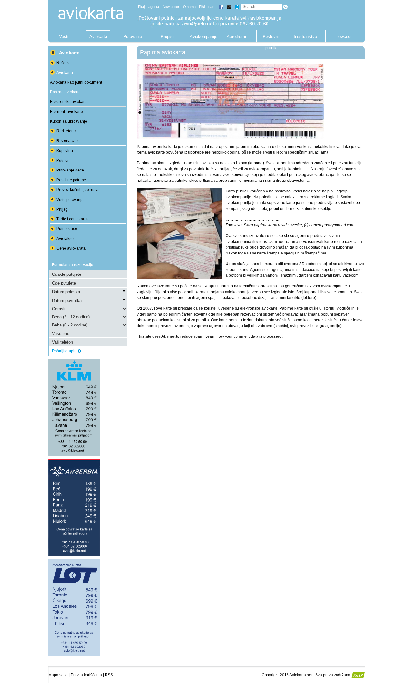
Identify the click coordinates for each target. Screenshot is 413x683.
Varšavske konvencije (232, 174)
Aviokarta (98, 36)
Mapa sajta (58, 675)
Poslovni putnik (271, 38)
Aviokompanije (202, 36)
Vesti (63, 36)
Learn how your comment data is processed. (244, 336)
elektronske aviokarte (258, 308)
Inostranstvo (305, 36)
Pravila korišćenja (86, 675)
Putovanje (132, 36)
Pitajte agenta (148, 7)
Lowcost (344, 36)
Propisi (167, 36)
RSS (109, 675)
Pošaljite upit (64, 351)
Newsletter (171, 7)
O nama (189, 7)
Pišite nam (207, 7)
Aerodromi (236, 36)
